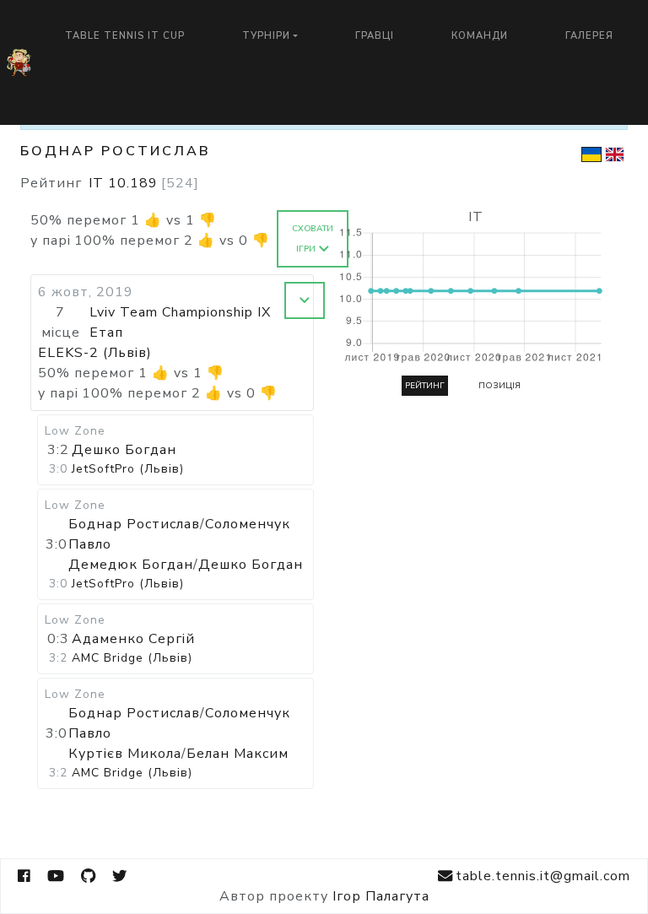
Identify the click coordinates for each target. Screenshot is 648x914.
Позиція (499, 386)
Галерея (589, 36)
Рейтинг (425, 386)
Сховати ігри (312, 239)
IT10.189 (144, 183)
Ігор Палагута (380, 896)
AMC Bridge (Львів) (132, 658)
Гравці (374, 36)
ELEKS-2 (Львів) (95, 352)
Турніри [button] (266, 36)
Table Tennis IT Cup (125, 36)
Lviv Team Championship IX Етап (180, 322)
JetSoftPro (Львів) (128, 469)
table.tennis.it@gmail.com (543, 876)
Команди (479, 36)
